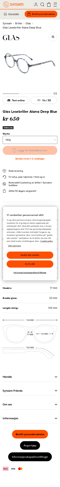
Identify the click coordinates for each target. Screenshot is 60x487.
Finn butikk (13, 14)
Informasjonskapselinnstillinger (30, 456)
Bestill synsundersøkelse (43, 14)
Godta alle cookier (30, 255)
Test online (18, 100)
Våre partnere (14, 246)
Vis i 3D (46, 100)
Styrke (6, 134)
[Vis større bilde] (53, 36)
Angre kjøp (30, 445)
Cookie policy (46, 241)
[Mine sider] (36, 4)
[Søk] (42, 4)
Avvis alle (30, 264)
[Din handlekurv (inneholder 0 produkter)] (49, 4)
